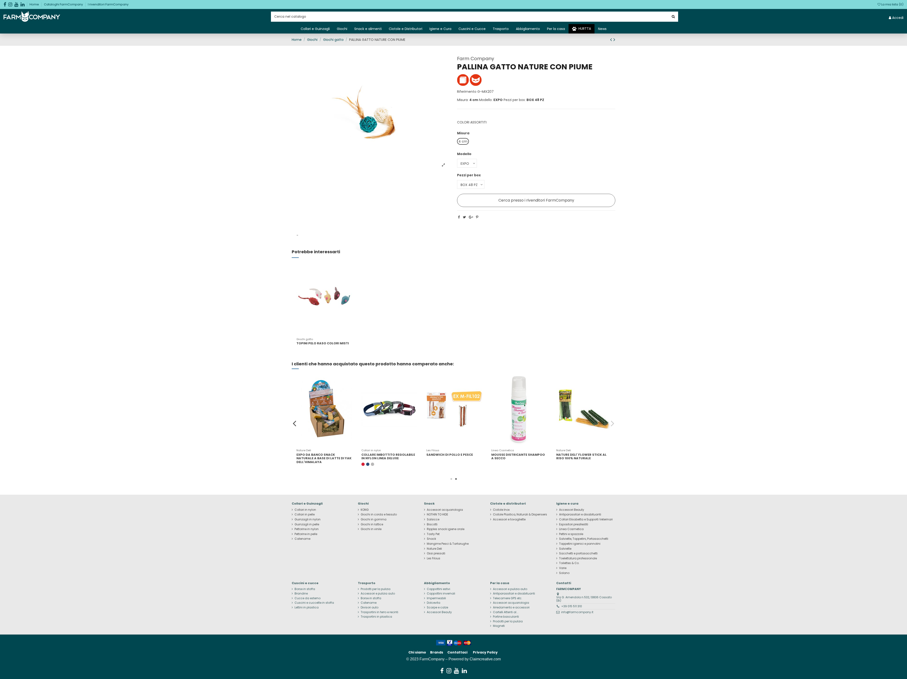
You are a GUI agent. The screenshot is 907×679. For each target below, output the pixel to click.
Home (35, 4)
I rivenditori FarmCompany (108, 4)
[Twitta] (464, 217)
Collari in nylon (305, 509)
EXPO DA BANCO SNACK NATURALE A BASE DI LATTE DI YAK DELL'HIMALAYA (323, 458)
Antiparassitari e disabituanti (580, 514)
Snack (431, 538)
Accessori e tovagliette (509, 519)
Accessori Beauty (571, 509)
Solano (564, 573)
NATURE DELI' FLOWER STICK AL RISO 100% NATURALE (581, 456)
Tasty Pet (433, 534)
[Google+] (471, 217)
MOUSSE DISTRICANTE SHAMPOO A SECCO (518, 456)
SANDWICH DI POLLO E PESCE (449, 454)
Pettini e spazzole (571, 534)
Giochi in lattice (372, 524)
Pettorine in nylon (307, 529)
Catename (302, 538)
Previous (295, 423)
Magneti (499, 626)
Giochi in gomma (373, 519)
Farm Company (475, 58)
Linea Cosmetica (571, 529)
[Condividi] (459, 217)
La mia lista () (892, 4)
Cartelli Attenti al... (505, 612)
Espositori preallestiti (573, 524)
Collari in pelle (305, 514)
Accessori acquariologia (445, 509)
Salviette (565, 548)
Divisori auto (369, 607)
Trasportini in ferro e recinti (379, 612)
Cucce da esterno (308, 598)
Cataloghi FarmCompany (64, 4)
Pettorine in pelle (306, 534)
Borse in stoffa (305, 589)
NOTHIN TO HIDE (437, 514)
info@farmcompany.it (577, 612)
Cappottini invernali (441, 593)
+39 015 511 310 (571, 606)
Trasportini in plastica (376, 616)
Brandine (301, 593)
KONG (365, 509)
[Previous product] (611, 39)
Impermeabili (436, 598)
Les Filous (433, 558)
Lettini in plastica (307, 607)
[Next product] (614, 39)
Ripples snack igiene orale (445, 529)
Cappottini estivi (438, 589)
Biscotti (432, 524)
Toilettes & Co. (569, 563)
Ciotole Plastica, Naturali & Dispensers (520, 514)
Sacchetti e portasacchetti (578, 553)
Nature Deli (434, 548)
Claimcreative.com (485, 659)
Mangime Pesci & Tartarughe (448, 543)
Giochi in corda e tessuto (379, 514)
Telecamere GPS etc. (507, 598)
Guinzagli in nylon (308, 519)
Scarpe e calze (437, 607)
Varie (562, 568)
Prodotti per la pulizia (375, 589)
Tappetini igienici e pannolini (579, 543)
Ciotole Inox (501, 509)
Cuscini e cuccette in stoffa (314, 602)
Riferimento (466, 91)
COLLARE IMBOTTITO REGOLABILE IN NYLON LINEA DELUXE (388, 456)
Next (612, 423)
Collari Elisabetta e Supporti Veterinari (586, 519)
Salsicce (433, 519)
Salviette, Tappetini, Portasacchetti (583, 538)
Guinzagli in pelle (307, 524)
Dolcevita (433, 602)
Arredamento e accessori (511, 607)
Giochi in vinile (371, 529)
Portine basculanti (506, 616)
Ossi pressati (436, 553)
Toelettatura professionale (578, 558)
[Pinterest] (477, 217)
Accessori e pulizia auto (378, 593)
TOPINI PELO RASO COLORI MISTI (322, 343)
